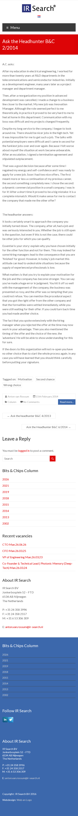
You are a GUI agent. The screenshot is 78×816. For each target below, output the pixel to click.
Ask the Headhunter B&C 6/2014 (48, 427)
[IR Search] (39, 4)
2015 (5, 504)
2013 (5, 517)
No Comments (31, 401)
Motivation (25, 379)
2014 (5, 510)
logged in (24, 450)
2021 (5, 485)
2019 (5, 492)
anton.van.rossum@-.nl (24, 627)
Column (12, 401)
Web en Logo (24, 799)
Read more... (67, 401)
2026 (5, 479)
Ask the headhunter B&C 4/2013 (29, 415)
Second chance (45, 379)
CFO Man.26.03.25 (14, 550)
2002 (5, 523)
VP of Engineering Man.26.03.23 (22, 557)
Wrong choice (12, 385)
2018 (5, 498)
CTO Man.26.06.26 (14, 544)
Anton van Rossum (18, 396)
